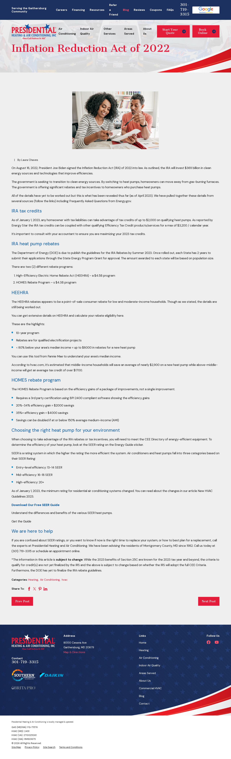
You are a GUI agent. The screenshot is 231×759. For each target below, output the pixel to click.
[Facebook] (208, 642)
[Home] (34, 31)
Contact (144, 703)
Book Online (203, 31)
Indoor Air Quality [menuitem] (87, 31)
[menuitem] (16, 747)
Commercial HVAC (150, 688)
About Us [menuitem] (147, 31)
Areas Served (147, 673)
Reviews (139, 10)
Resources (97, 10)
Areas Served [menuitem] (129, 31)
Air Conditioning (50, 580)
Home (142, 642)
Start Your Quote (170, 31)
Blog (126, 10)
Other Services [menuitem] (110, 31)
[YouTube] (217, 642)
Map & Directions (74, 652)
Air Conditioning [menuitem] (67, 31)
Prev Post (22, 601)
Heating (33, 580)
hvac (65, 580)
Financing (78, 10)
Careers (61, 10)
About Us (145, 681)
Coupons (156, 10)
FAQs (170, 10)
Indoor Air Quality (149, 665)
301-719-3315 (184, 9)
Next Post (209, 601)
